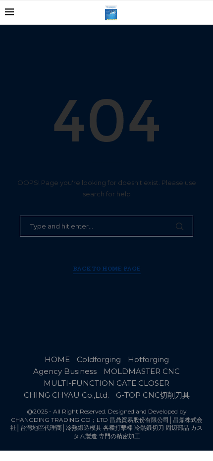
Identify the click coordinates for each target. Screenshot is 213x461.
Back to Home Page (107, 269)
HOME (57, 359)
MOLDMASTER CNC (142, 371)
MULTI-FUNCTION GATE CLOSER (106, 383)
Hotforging (148, 359)
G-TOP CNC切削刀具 (153, 395)
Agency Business (65, 371)
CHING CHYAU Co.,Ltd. (66, 395)
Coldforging (99, 359)
